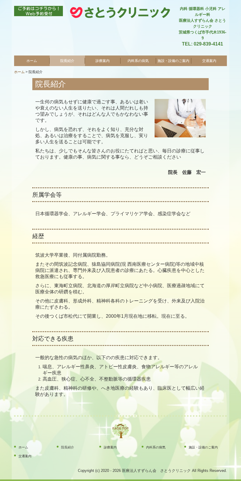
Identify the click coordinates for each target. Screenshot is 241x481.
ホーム (31, 61)
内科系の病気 (138, 61)
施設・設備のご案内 (173, 61)
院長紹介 (67, 61)
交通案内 (209, 61)
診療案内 (103, 61)
